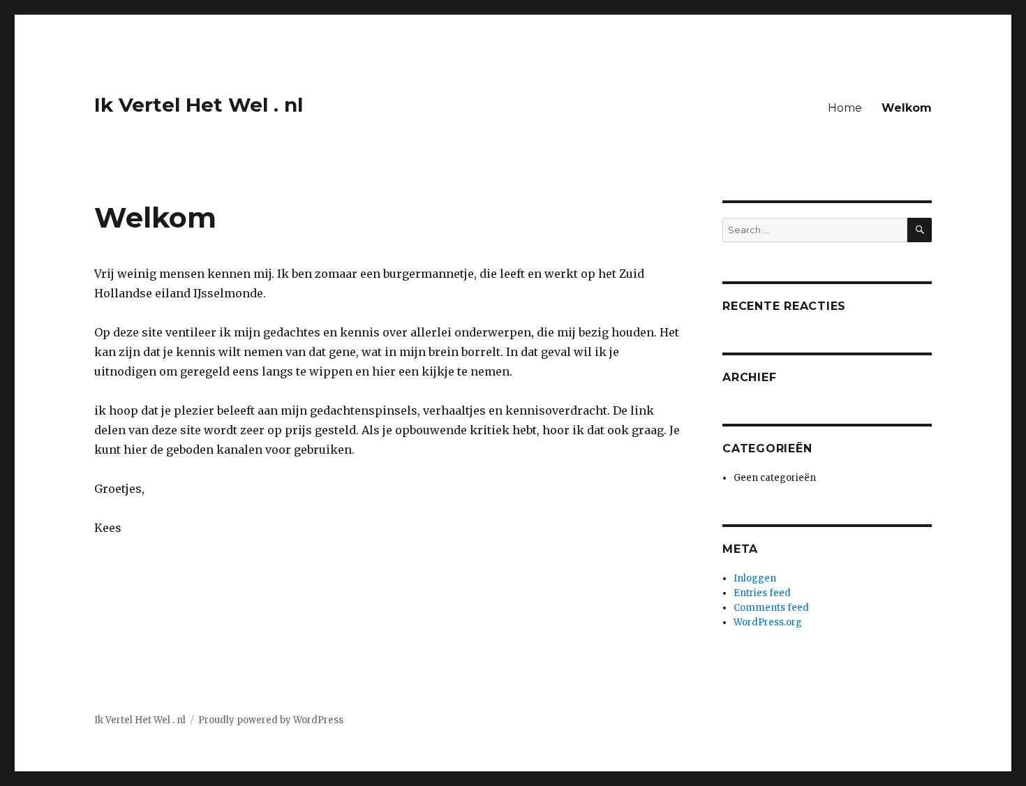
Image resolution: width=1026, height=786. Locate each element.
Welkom (907, 107)
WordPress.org (768, 622)
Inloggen (755, 578)
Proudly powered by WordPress (270, 720)
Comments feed (771, 608)
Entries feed (762, 593)
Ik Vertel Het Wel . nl (198, 105)
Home (845, 107)
